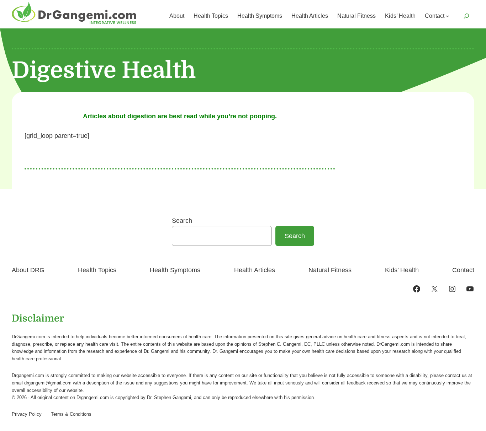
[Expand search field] (466, 16)
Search (182, 220)
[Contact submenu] (447, 16)
